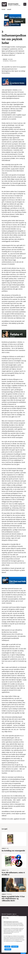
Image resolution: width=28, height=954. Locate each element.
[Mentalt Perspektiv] (4, 4)
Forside (3, 9)
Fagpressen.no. (19, 941)
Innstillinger (23, 953)
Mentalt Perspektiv (14, 4)
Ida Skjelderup (6, 60)
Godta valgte (14, 946)
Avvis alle (7, 946)
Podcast (5, 59)
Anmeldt (9, 9)
